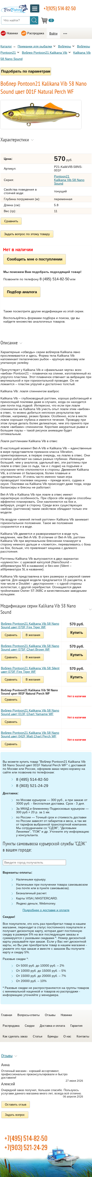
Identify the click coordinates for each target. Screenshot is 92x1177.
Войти (53, 33)
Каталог (6, 46)
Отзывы (50, 1015)
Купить (76, 632)
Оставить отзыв (15, 1104)
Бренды (53, 1036)
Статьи (37, 1036)
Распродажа (35, 33)
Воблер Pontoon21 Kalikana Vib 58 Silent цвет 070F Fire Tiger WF (30, 669)
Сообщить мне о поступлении (34, 259)
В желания (33, 635)
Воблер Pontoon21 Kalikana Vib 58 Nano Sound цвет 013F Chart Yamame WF (30, 712)
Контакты (83, 1036)
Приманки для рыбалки (35, 46)
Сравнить (11, 221)
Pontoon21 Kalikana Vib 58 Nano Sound (69, 180)
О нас (67, 1036)
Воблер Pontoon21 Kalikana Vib (44, 52)
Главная (6, 1015)
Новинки (12, 33)
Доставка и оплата (52, 1025)
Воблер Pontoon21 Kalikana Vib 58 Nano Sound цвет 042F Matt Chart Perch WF (30, 734)
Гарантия (76, 1025)
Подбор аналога (22, 292)
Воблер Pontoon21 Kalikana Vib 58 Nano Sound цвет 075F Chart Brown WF (30, 647)
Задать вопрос (15, 1114)
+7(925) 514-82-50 (60, 8)
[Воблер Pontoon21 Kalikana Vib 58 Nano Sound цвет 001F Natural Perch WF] (40, 128)
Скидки (29, 1025)
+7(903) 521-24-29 (26, 1147)
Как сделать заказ (15, 1036)
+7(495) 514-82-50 (26, 1138)
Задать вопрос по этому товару (27, 234)
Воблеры (64, 46)
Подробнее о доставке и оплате (46, 910)
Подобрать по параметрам (25, 71)
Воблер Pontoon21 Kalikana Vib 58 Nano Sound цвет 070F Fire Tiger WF (30, 625)
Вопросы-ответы (28, 1015)
